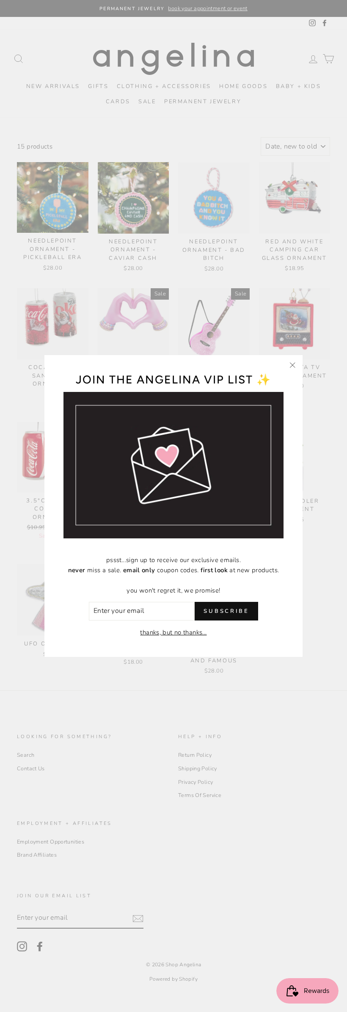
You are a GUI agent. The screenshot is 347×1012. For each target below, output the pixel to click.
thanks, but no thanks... (173, 632)
